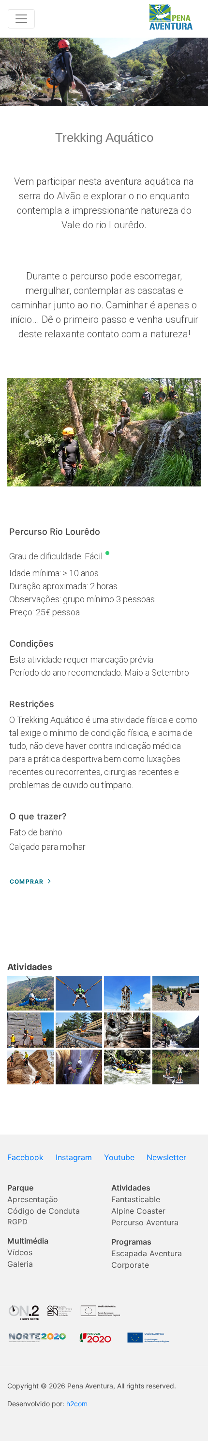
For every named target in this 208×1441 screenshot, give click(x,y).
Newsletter (166, 1157)
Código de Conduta (43, 1211)
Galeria (20, 1264)
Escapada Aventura (146, 1253)
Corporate (130, 1265)
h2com (77, 1403)
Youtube (119, 1157)
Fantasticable (135, 1199)
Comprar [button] (27, 881)
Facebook (25, 1157)
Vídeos (19, 1252)
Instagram (74, 1157)
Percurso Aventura (144, 1222)
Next (181, 434)
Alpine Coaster (138, 1211)
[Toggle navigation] (21, 18)
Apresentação (32, 1199)
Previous (26, 434)
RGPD (17, 1221)
